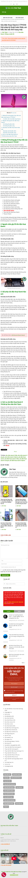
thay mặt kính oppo (8, 797)
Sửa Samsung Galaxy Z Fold (11, 741)
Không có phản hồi (9, 34)
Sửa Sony (7, 743)
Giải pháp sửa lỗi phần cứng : (10, 132)
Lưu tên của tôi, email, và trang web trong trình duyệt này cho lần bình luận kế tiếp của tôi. (13, 570)
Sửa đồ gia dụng (8, 733)
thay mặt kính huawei (9, 793)
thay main (6, 777)
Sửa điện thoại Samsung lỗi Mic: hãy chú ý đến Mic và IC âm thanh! (16, 625)
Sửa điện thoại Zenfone (10, 731)
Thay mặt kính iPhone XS (10, 756)
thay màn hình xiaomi (9, 787)
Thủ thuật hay (8, 762)
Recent (19, 611)
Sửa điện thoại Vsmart (10, 729)
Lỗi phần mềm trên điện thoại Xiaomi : (12, 119)
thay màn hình (7, 781)
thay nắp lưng (19, 803)
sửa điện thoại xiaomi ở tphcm (17, 460)
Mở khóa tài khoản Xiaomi (18, 335)
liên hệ (7, 445)
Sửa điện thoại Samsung (10, 727)
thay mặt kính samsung (9, 800)
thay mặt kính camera (9, 790)
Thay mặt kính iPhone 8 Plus (11, 754)
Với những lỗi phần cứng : (9, 125)
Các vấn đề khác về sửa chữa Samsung (14, 708)
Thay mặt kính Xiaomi (8, 210)
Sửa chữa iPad (8, 718)
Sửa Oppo (7, 739)
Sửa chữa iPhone (9, 720)
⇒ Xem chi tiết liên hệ (5, 844)
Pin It (15, 451)
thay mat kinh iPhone (16, 777)
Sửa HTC (7, 735)
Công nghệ (7, 712)
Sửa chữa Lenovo (9, 722)
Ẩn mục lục (13, 112)
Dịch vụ (6, 714)
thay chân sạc (7, 774)
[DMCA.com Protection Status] (14, 875)
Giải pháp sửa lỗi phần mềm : (10, 131)
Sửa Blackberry (8, 716)
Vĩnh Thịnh (4, 32)
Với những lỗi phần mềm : (9, 124)
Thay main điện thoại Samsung (12, 747)
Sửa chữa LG (8, 724)
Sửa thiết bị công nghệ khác (11, 745)
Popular (8, 611)
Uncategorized (8, 766)
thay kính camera (17, 774)
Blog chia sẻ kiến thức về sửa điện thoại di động (11, 871)
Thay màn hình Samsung (10, 749)
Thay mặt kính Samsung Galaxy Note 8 (14, 758)
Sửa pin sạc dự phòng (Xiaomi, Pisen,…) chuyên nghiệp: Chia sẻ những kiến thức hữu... (16, 616)
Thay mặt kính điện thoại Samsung (13, 751)
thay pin (6, 806)
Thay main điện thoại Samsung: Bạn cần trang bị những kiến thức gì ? (16, 636)
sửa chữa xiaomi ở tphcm (11, 457)
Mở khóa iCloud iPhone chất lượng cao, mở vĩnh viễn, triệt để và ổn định (16, 647)
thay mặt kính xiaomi (8, 803)
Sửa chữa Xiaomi (20, 17)
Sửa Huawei (7, 737)
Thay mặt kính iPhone (10, 753)
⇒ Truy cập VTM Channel (6, 865)
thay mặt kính (19, 787)
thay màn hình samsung (9, 784)
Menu (3, 12)
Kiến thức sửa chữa (7, 17)
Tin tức (6, 764)
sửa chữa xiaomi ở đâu (11, 455)
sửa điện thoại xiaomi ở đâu (12, 458)
